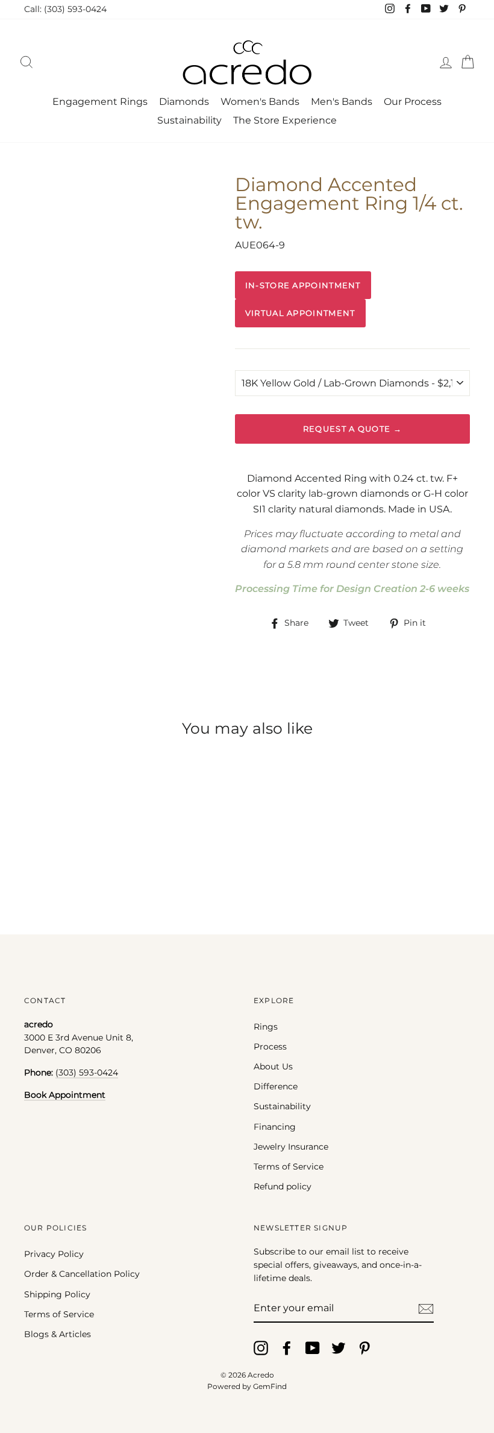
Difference (276, 1086)
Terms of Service (289, 1166)
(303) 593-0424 (86, 1072)
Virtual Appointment (300, 313)
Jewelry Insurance (291, 1146)
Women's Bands (259, 101)
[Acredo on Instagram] (261, 1348)
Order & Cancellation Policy (82, 1274)
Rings (266, 1026)
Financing (275, 1127)
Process (270, 1046)
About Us (273, 1066)
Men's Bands (341, 101)
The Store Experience (285, 120)
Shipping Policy (57, 1294)
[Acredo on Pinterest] (364, 1348)
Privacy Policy (54, 1254)
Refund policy (282, 1186)
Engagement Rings (100, 101)
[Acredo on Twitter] (338, 1348)
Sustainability (189, 120)
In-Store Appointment (303, 285)
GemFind (270, 1386)
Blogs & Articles (57, 1334)
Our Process (413, 101)
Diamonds (184, 101)
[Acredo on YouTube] (312, 1348)
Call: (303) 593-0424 (65, 9)
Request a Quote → (352, 428)
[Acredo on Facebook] (287, 1348)
